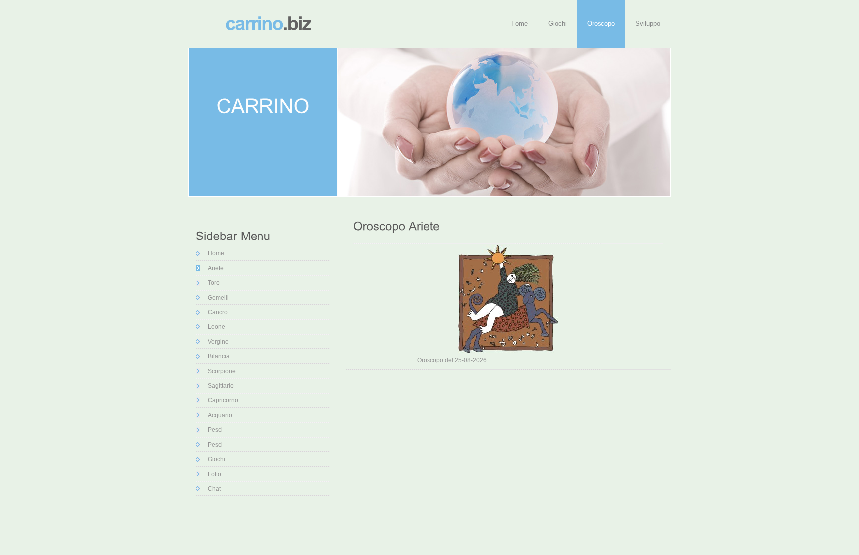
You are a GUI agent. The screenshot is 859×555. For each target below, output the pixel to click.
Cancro (215, 312)
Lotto (212, 474)
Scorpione (219, 371)
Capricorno (220, 400)
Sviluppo (647, 23)
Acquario (217, 415)
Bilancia (216, 356)
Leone (214, 326)
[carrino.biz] (268, 22)
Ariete (213, 268)
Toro (211, 282)
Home (519, 23)
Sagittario (218, 385)
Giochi (557, 23)
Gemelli (216, 297)
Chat (212, 488)
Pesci (213, 429)
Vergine (216, 341)
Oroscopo (601, 23)
